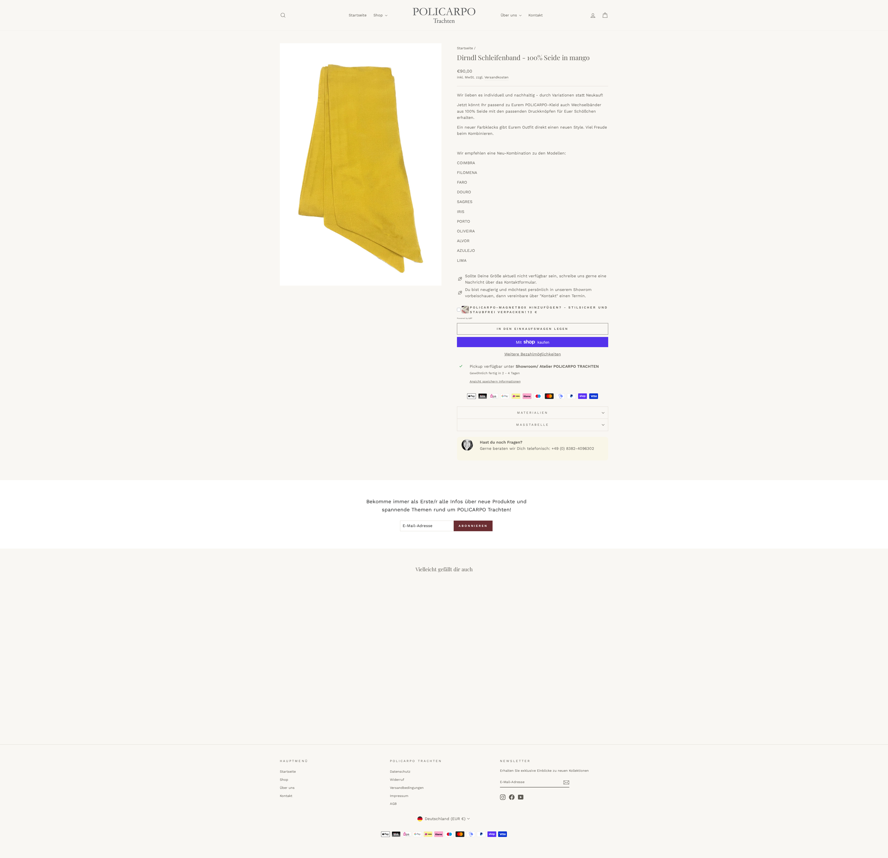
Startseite (358, 15)
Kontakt (535, 15)
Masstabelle (532, 424)
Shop (378, 15)
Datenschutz (400, 772)
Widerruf (397, 780)
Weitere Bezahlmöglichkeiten (532, 354)
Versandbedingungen (407, 788)
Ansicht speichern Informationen (495, 381)
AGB (393, 804)
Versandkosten (496, 77)
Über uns (509, 15)
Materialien (532, 412)
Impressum (399, 796)
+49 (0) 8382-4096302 (573, 448)
